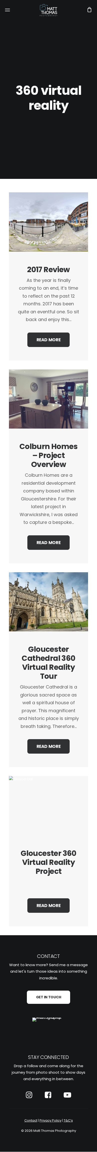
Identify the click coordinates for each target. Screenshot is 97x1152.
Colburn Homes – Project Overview (48, 455)
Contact (30, 1120)
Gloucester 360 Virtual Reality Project (48, 862)
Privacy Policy (50, 1120)
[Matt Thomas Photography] (48, 10)
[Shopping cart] (87, 10)
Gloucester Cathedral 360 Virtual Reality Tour (48, 663)
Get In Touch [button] (48, 997)
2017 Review (48, 269)
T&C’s (68, 1120)
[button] (7, 10)
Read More (49, 340)
